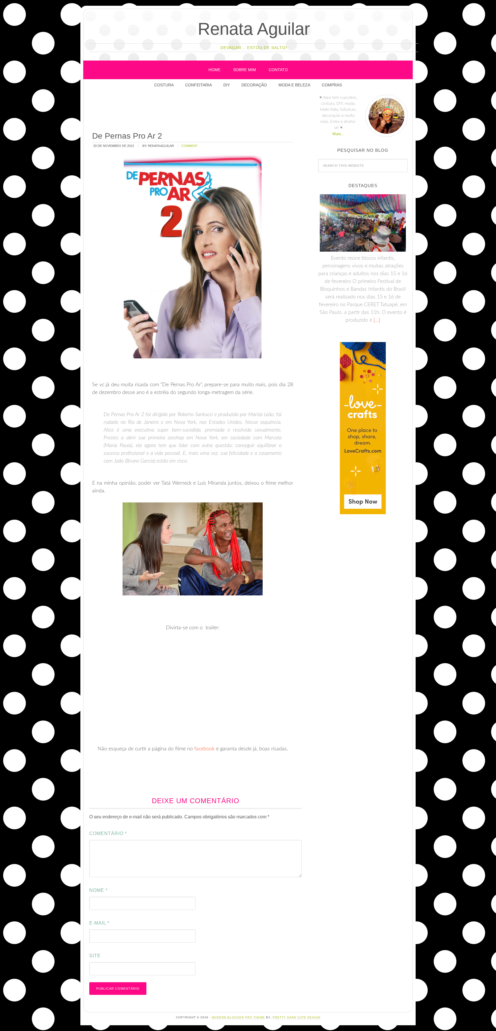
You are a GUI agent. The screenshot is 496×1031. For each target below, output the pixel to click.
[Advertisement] (195, 112)
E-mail (99, 923)
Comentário (108, 833)
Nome (98, 890)
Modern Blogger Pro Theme (238, 1017)
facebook (204, 749)
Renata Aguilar (254, 28)
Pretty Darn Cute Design (296, 1017)
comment (189, 145)
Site (95, 955)
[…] (376, 320)
